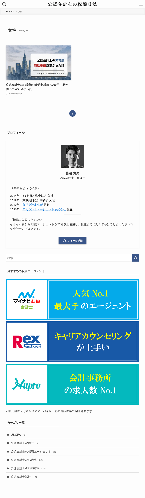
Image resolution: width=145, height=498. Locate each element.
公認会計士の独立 (25, 443)
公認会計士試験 (24, 477)
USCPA (18, 434)
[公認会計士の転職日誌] (72, 4)
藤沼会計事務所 (32, 205)
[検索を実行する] (135, 258)
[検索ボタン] (4, 4)
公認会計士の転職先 (27, 460)
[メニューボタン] (141, 4)
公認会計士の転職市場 (28, 468)
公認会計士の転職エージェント (34, 451)
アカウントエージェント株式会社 (44, 209)
